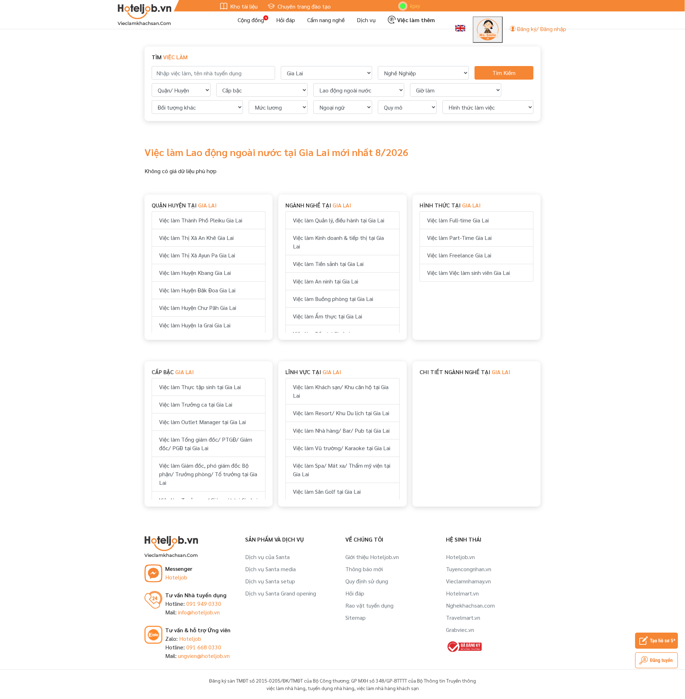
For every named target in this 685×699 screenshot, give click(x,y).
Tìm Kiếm (504, 72)
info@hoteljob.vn (199, 612)
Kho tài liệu (243, 6)
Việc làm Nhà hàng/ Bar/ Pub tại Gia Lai (341, 430)
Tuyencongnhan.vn (468, 569)
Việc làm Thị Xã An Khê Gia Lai (196, 237)
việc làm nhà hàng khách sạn (388, 688)
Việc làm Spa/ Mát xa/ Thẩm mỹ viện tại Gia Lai (341, 470)
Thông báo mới (364, 569)
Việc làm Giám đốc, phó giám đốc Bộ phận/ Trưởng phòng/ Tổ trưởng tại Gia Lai (208, 474)
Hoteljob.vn (460, 556)
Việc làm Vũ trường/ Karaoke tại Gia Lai (341, 448)
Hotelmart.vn (462, 593)
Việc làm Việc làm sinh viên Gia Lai (468, 272)
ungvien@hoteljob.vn (204, 655)
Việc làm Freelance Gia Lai (459, 255)
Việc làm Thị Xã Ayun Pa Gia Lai (197, 255)
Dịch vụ (366, 20)
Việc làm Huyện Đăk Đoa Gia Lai (197, 290)
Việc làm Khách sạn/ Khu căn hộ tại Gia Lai (341, 391)
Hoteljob (176, 577)
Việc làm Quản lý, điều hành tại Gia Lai (338, 220)
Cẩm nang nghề (326, 20)
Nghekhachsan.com (470, 605)
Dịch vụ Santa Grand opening (280, 593)
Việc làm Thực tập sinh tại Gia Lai (200, 387)
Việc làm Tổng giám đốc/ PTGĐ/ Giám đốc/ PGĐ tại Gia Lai (205, 444)
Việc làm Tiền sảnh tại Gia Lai (328, 263)
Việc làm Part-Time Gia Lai (459, 237)
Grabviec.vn (460, 629)
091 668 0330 (203, 647)
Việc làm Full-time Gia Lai (458, 220)
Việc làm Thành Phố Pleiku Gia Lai (200, 220)
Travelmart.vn (463, 617)
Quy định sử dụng (366, 581)
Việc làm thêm (415, 20)
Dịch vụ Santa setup (270, 581)
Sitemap (355, 617)
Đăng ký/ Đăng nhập (541, 28)
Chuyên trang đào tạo (303, 6)
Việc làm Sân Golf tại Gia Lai (327, 491)
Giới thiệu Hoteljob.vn (372, 556)
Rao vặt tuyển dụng (369, 605)
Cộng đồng (251, 20)
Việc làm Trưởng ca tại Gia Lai (195, 404)
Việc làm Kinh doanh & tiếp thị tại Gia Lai (338, 242)
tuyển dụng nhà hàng (331, 688)
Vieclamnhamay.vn (468, 581)
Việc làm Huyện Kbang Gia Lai (195, 272)
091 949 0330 (203, 603)
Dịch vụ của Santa (267, 556)
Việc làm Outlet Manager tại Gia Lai (202, 422)
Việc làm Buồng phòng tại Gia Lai (333, 298)
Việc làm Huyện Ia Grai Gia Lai (194, 325)
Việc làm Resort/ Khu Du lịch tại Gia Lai (341, 413)
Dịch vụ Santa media (270, 569)
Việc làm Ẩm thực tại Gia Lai (327, 316)
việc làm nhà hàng (286, 688)
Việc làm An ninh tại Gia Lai (325, 281)
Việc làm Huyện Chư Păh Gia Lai (197, 307)
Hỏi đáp (285, 20)
